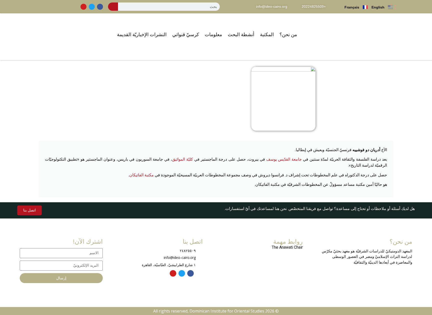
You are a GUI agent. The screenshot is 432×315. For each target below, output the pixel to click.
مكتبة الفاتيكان (141, 175)
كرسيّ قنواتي (185, 34)
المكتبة (267, 34)
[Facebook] (100, 7)
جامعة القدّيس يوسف (284, 159)
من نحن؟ (288, 34)
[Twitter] (92, 7)
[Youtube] (83, 7)
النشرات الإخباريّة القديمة (141, 34)
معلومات (213, 34)
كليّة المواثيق (182, 159)
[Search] (113, 6)
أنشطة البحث (241, 34)
